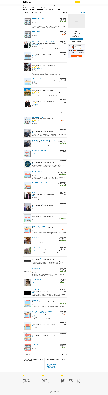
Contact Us (25, 378)
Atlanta (62, 377)
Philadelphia (79, 382)
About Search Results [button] (81, 12)
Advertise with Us (26, 379)
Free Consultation (50, 110)
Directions (37, 34)
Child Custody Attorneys (51, 368)
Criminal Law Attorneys (51, 366)
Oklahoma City (79, 380)
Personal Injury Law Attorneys (48, 32)
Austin (62, 378)
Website (33, 21)
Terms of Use (62, 388)
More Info (40, 34)
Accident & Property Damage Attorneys (49, 172)
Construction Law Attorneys (51, 162)
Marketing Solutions (26, 383)
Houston (70, 378)
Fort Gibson (26, 362)
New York (78, 379)
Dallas (62, 383)
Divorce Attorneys (50, 363)
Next (66, 354)
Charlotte (62, 381)
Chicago (62, 382)
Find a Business (45, 378)
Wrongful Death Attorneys (47, 43)
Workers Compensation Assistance (49, 54)
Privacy (41, 388)
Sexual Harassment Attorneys (52, 335)
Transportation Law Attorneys (43, 7)
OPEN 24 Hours (39, 15)
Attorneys (35, 7)
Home (24, 7)
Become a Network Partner (27, 382)
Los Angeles (71, 382)
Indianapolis (71, 379)
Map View (26, 12)
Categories (44, 381)
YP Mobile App (44, 379)
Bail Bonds (48, 365)
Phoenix (78, 383)
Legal (66, 388)
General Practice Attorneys (51, 324)
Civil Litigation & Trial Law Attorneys (49, 80)
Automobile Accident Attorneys (37, 32)
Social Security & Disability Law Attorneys (50, 152)
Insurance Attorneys (46, 90)
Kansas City (71, 380)
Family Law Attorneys (50, 291)
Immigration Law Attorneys (51, 367)
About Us (24, 377)
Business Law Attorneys (51, 345)
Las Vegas (71, 381)
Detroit (70, 377)
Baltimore (63, 379)
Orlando (78, 381)
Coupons (36, 104)
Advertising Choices (26, 381)
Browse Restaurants (45, 382)
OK (26, 7)
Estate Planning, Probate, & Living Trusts (54, 314)
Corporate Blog (25, 380)
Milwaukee (78, 378)
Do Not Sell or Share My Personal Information (51, 388)
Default (64, 12)
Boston (62, 380)
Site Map (43, 380)
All (32, 12)
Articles (43, 377)
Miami (78, 377)
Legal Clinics (49, 361)
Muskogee (30, 7)
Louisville (70, 383)
